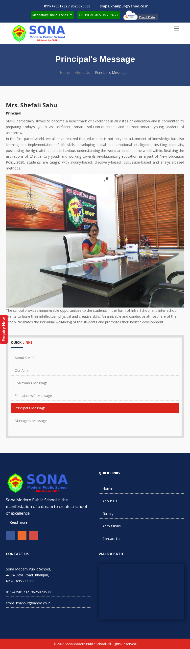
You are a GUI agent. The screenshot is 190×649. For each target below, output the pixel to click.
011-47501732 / (57, 6)
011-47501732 (17, 592)
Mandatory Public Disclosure (52, 15)
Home (65, 72)
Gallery (107, 513)
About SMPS (25, 357)
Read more (18, 522)
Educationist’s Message (33, 395)
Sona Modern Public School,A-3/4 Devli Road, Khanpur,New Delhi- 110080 (28, 575)
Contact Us (111, 538)
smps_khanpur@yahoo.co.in (124, 6)
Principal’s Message (30, 408)
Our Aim (21, 370)
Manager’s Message (31, 420)
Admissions (111, 526)
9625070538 (80, 6)
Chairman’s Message (31, 383)
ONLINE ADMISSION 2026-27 (98, 15)
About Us (82, 72)
